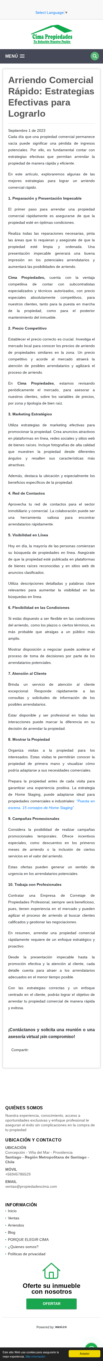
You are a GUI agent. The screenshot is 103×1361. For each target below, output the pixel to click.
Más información (35, 1356)
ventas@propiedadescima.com (31, 1186)
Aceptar (84, 1353)
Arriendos (16, 1225)
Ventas (13, 1218)
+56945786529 (18, 1174)
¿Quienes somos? (23, 1247)
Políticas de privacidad (26, 1254)
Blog (11, 1232)
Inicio (12, 1211)
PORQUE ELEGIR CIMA (28, 1239)
